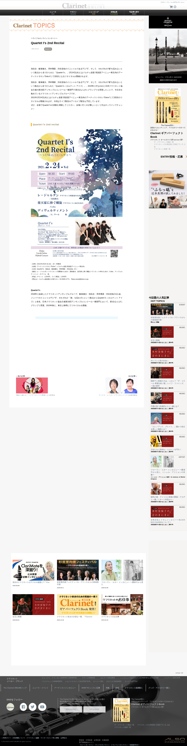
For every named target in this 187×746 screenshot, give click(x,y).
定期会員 (114, 13)
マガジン (73, 13)
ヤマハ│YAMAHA (88, 678)
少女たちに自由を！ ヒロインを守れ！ (166, 449)
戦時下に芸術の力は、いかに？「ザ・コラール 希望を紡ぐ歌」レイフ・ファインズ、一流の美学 (168, 383)
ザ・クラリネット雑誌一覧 (164, 142)
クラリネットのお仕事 (110, 617)
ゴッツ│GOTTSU (131, 681)
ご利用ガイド (164, 2)
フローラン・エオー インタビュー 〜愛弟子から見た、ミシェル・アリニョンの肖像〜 (168, 472)
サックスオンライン (102, 745)
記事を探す (135, 13)
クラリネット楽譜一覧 (162, 149)
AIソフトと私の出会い (160, 361)
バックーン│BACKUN (172, 678)
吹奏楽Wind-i (134, 745)
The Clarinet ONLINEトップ (15, 688)
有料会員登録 (94, 709)
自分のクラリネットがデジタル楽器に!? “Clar (31, 582)
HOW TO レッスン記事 (91, 688)
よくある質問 (172, 2)
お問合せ (64, 738)
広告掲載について (19, 738)
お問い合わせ (180, 2)
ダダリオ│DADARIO (113, 681)
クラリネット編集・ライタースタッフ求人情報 (43, 738)
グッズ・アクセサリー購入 (159, 688)
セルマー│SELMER (107, 678)
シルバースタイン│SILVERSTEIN (77, 681)
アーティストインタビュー (65, 688)
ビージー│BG (98, 681)
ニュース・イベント (40, 688)
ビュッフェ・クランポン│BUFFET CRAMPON (59, 678)
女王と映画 (155, 340)
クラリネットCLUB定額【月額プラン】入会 (153, 725)
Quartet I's (48, 49)
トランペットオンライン (119, 745)
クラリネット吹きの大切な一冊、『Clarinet (74, 617)
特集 (108, 688)
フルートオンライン (86, 745)
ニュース (53, 13)
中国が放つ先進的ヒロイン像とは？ (165, 406)
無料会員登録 (71, 709)
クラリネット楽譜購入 (134, 688)
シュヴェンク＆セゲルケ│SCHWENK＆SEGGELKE (139, 678)
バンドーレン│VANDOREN (52, 681)
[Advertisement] (76, 354)
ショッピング (94, 13)
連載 (117, 688)
